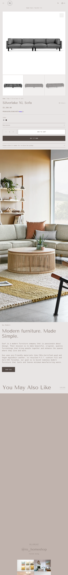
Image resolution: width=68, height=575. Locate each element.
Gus (8, 98)
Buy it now (34, 138)
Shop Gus (8, 369)
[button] (58, 3)
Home (4, 98)
